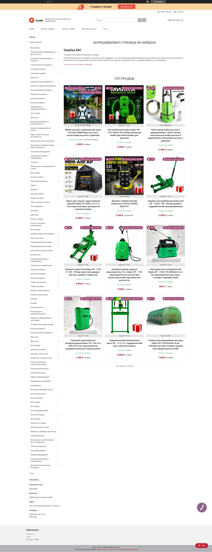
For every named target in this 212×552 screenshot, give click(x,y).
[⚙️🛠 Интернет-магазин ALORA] (36, 20)
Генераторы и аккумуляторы (41, 265)
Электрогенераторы (38, 446)
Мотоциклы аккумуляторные (42, 389)
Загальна (34, 189)
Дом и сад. (35, 117)
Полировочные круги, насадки (42, 324)
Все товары (35, 406)
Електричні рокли (37, 307)
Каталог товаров (47, 29)
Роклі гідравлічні (37, 206)
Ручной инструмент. (38, 103)
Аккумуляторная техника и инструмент (41, 466)
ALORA (31, 29)
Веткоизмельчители (38, 394)
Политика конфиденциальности (127, 549)
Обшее (33, 185)
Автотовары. (36, 113)
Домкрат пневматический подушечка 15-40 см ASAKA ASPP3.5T (124, 204)
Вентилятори (35, 255)
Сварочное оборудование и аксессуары (41, 319)
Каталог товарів (37, 219)
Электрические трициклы (40, 152)
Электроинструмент (38, 73)
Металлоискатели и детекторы (42, 141)
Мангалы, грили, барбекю (40, 290)
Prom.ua (117, 547)
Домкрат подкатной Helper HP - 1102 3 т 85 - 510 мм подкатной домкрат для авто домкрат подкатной (83, 272)
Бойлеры (34, 299)
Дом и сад (34, 337)
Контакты (30, 534)
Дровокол (35, 77)
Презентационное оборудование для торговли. (43, 53)
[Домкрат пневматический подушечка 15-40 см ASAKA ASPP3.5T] (124, 175)
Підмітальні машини (38, 269)
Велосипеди (35, 173)
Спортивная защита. (38, 69)
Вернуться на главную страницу (79, 65)
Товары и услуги (35, 42)
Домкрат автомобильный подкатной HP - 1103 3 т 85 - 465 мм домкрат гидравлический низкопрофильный (165, 204)
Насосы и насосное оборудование (38, 224)
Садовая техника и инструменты (43, 234)
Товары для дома (37, 198)
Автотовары (35, 229)
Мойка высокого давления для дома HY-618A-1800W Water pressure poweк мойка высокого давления (83, 132)
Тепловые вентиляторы (40, 369)
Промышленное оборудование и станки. (43, 167)
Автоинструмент (37, 398)
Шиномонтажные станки (40, 427)
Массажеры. (35, 48)
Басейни (34, 303)
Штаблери (34, 210)
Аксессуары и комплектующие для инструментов (42, 146)
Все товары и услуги (124, 366)
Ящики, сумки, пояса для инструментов (40, 136)
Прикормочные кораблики (41, 381)
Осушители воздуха (38, 373)
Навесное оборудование (40, 377)
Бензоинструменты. (38, 98)
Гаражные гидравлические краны (43, 86)
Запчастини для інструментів (42, 333)
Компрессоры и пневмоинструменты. (39, 108)
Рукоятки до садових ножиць (41, 250)
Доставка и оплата (89, 29)
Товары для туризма (38, 282)
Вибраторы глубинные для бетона (43, 431)
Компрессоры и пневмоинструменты (38, 313)
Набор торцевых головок (40, 202)
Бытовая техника (37, 177)
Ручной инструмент (38, 278)
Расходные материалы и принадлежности (40, 123)
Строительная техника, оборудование (39, 157)
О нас (105, 29)
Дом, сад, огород (37, 238)
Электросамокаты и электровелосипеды (38, 363)
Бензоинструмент (37, 194)
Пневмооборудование (39, 455)
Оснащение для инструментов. (42, 82)
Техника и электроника (39, 295)
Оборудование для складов (41, 242)
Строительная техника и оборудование (40, 260)
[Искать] (142, 20)
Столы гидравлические (39, 410)
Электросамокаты (38, 436)
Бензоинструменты (38, 329)
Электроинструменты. (39, 94)
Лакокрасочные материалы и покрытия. (42, 60)
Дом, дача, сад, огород (39, 354)
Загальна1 (34, 162)
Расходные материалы (39, 181)
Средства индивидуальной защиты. (41, 129)
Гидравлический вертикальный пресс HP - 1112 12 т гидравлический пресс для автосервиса (124, 343)
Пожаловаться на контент (106, 549)
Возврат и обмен (68, 29)
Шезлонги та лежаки (38, 423)
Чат (203, 546)
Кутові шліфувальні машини (41, 90)
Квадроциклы (36, 385)
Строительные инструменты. (41, 65)
